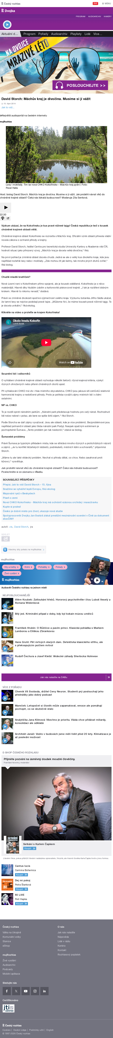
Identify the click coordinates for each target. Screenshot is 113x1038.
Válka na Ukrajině (12, 932)
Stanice (7, 941)
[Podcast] (2, 218)
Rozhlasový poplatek (69, 954)
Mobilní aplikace (11, 973)
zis (10, 526)
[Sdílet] (8, 218)
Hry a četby (10, 567)
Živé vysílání (10, 573)
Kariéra (61, 945)
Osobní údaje (19, 1030)
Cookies (6, 1030)
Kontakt (62, 950)
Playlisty (76, 34)
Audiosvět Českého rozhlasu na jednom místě (24, 587)
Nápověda (63, 937)
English (50, 1030)
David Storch (21, 526)
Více (97, 34)
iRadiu (38, 472)
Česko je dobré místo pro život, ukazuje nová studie (33, 511)
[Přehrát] (5, 208)
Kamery (108, 16)
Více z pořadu (12, 687)
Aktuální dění (10, 34)
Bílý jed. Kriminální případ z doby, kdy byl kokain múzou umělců (54, 613)
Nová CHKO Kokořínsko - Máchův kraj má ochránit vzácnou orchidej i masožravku (50, 502)
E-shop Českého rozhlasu (21, 752)
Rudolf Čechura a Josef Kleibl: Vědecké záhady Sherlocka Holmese (56, 656)
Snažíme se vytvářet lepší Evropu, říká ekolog (29, 489)
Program (80, 16)
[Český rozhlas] (10, 3)
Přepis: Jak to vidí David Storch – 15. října (27, 484)
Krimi (27, 567)
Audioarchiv (94, 16)
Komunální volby (12, 937)
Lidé (87, 34)
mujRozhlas (8, 559)
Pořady (43, 34)
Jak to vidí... (7, 107)
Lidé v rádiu (64, 941)
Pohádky (42, 567)
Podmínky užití (36, 1030)
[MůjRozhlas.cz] (6, 122)
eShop (6, 945)
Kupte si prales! (12, 506)
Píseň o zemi (10, 498)
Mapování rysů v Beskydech (19, 493)
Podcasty (8, 969)
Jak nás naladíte (66, 932)
